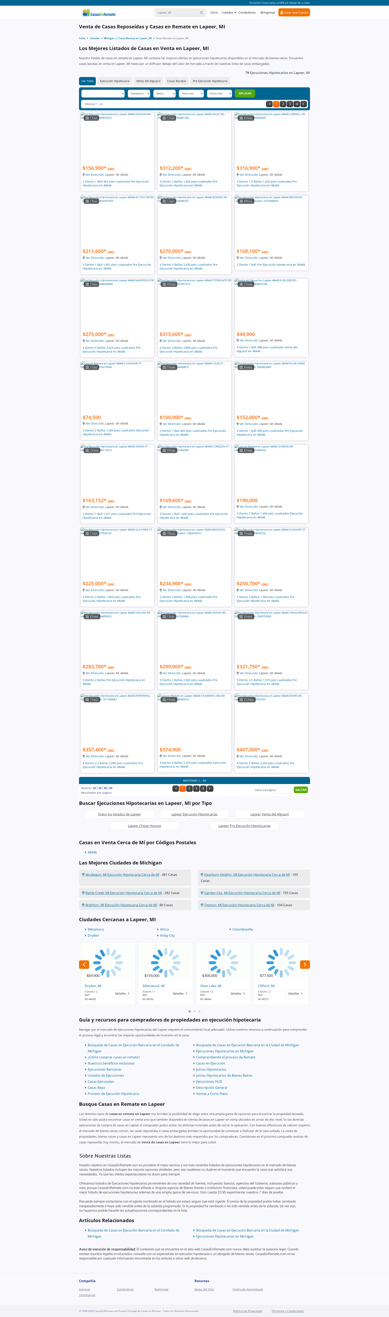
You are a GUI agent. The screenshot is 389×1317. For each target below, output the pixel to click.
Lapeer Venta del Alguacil (269, 814)
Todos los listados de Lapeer (119, 814)
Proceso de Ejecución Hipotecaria (113, 1093)
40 (105, 788)
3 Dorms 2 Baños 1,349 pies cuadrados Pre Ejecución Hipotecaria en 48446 (265, 599)
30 (100, 788)
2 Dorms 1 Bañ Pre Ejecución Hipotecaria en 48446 (271, 264)
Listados (227, 12)
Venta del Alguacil (148, 81)
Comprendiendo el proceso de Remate (225, 1057)
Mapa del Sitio (204, 1289)
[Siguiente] (303, 104)
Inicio (214, 12)
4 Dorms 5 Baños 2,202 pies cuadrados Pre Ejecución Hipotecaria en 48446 (265, 765)
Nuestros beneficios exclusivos (111, 1063)
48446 (92, 852)
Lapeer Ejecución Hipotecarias (194, 814)
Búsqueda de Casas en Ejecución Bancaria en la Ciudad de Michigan (247, 1045)
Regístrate (161, 1289)
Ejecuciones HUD (209, 1081)
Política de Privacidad (247, 1311)
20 (94, 788)
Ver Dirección (95, 175)
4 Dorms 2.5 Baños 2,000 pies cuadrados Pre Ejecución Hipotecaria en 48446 (113, 765)
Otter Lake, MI (210, 986)
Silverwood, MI (153, 986)
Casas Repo (96, 1087)
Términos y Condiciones (287, 1311)
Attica (164, 929)
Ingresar (269, 12)
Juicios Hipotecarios (211, 1069)
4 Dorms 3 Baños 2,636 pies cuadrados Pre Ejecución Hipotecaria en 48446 (188, 266)
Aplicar (245, 93)
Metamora (96, 929)
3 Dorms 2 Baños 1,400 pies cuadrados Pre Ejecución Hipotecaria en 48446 (188, 183)
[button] (189, 1011)
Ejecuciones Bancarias (105, 1069)
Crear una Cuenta (295, 12)
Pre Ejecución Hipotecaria (210, 81)
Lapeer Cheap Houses (144, 826)
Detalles (121, 993)
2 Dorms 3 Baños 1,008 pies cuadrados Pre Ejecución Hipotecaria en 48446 (188, 599)
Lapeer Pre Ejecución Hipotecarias (244, 826)
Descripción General (211, 1087)
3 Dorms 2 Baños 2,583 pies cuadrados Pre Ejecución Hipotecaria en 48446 (188, 682)
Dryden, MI (93, 986)
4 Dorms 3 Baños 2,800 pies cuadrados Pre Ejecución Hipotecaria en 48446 (188, 349)
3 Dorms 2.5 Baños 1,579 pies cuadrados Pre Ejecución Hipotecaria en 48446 (267, 682)
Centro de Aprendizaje (247, 1289)
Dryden (93, 935)
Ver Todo (87, 81)
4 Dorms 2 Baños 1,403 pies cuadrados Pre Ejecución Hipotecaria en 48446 (111, 599)
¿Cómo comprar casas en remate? (114, 1057)
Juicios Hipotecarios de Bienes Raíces (224, 1075)
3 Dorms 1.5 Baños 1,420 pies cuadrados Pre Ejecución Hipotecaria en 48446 (267, 183)
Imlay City (167, 935)
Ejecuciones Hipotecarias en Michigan (225, 1051)
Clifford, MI (266, 986)
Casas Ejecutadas (101, 1081)
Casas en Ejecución (210, 1063)
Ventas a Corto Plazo (212, 1093)
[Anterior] (269, 104)
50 (110, 788)
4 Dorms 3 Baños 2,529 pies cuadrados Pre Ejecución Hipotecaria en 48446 (111, 349)
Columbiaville (242, 929)
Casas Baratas (176, 81)
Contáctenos (247, 12)
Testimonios (87, 1295)
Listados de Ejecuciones (106, 1075)
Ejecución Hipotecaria (114, 81)
